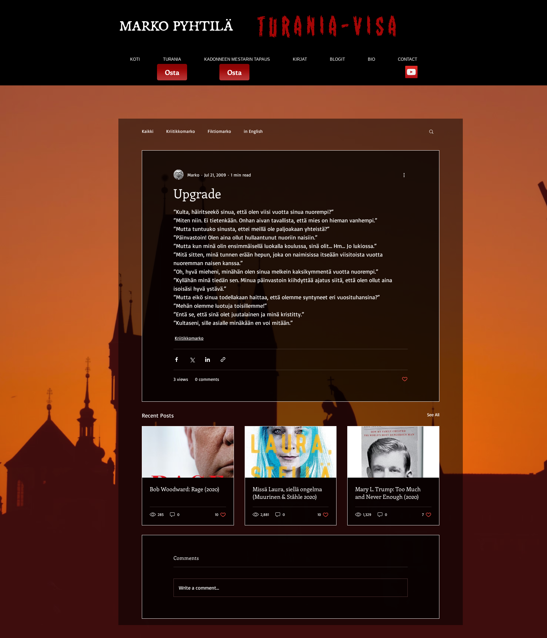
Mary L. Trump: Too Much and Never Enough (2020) (388, 492)
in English (253, 131)
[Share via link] (223, 359)
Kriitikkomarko (180, 131)
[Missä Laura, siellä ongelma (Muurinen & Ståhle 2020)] (290, 452)
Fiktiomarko (219, 131)
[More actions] (404, 174)
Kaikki (148, 131)
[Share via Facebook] (176, 359)
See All (433, 414)
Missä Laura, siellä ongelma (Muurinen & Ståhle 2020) (287, 492)
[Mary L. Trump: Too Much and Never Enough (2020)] (393, 452)
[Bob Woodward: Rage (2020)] (188, 452)
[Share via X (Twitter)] (192, 359)
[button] (431, 131)
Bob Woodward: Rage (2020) (184, 489)
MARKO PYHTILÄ (176, 26)
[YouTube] (411, 72)
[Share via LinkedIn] (207, 359)
